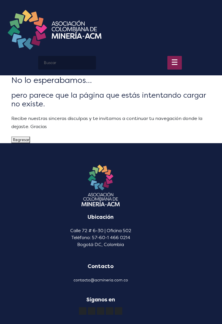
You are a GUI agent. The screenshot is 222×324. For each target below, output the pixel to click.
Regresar (20, 140)
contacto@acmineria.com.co (100, 280)
